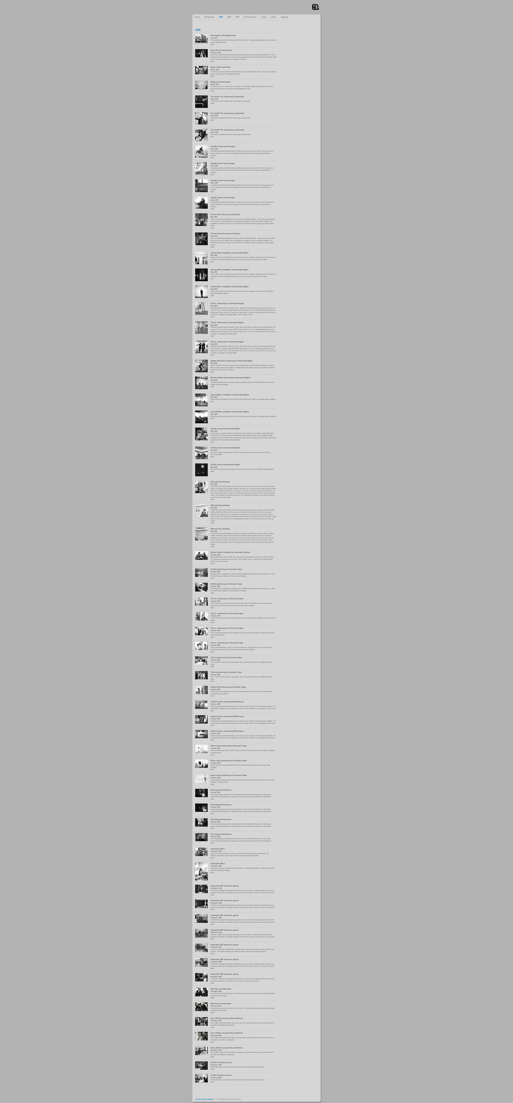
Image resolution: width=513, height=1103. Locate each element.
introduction (209, 17)
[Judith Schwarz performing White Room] (203, 708)
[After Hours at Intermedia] (203, 996)
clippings (284, 17)
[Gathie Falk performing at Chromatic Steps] (203, 694)
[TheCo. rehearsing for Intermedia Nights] (203, 314)
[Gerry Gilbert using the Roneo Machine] (203, 1025)
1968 (221, 17)
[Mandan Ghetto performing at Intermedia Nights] (203, 389)
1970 (237, 17)
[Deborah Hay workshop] (203, 493)
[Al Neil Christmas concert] (203, 1069)
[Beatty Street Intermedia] (203, 74)
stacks (273, 17)
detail (212, 44)
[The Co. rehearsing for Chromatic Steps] (203, 605)
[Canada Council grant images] (203, 157)
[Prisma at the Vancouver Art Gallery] (203, 225)
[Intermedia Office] (203, 856)
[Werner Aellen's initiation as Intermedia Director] (203, 559)
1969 (229, 17)
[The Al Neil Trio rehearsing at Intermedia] (203, 107)
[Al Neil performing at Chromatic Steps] (203, 576)
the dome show (250, 17)
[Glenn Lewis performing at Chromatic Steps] (203, 752)
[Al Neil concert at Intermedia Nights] (203, 440)
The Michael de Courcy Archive (230, 1099)
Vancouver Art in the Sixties (315, 7)
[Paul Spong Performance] (203, 797)
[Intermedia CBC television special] (203, 893)
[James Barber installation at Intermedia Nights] (203, 406)
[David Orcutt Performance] (203, 57)
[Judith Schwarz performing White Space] (203, 723)
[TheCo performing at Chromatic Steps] (203, 664)
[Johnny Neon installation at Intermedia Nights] (203, 264)
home (197, 17)
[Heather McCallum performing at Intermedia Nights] (203, 372)
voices (263, 17)
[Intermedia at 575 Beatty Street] (203, 43)
